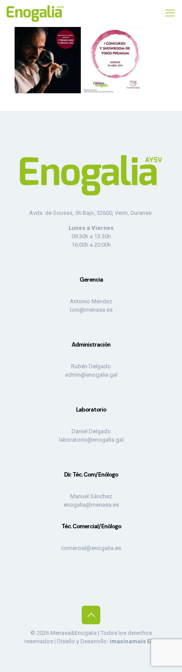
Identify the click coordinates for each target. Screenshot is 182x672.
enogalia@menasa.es (91, 504)
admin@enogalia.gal (91, 374)
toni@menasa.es (91, 309)
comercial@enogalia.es (91, 548)
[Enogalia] (35, 13)
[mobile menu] (170, 13)
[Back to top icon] (91, 615)
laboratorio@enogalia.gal (91, 439)
